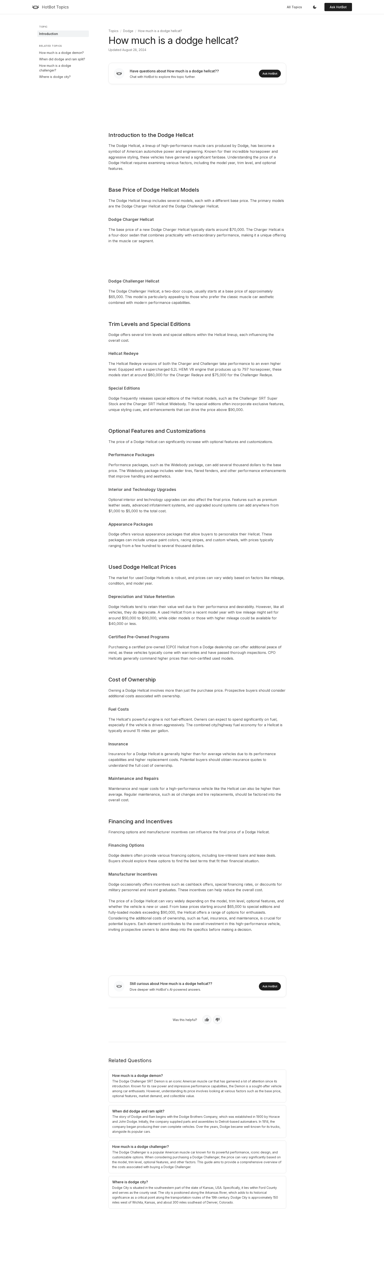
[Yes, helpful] (206, 1019)
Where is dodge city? (55, 77)
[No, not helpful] (217, 1019)
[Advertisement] (197, 105)
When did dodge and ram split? (62, 59)
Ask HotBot (338, 7)
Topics (113, 31)
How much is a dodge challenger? (55, 68)
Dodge (128, 31)
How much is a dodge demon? (61, 53)
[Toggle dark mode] (314, 7)
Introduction (48, 34)
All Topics (294, 7)
